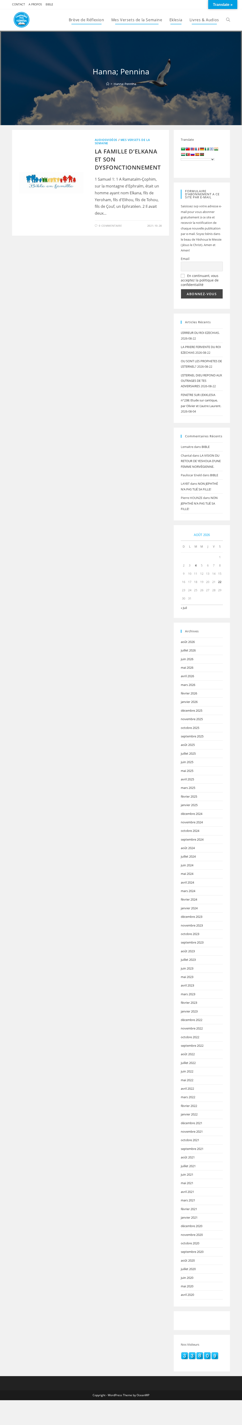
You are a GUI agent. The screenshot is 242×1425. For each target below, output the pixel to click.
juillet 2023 (188, 959)
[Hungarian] (183, 154)
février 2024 (189, 899)
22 (219, 582)
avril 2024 (187, 882)
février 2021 (189, 1209)
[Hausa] (206, 149)
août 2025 (188, 745)
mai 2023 (187, 977)
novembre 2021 (192, 1131)
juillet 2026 (188, 650)
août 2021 (188, 1157)
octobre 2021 (190, 1140)
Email (185, 258)
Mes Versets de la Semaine (122, 141)
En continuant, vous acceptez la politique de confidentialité (200, 280)
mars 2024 (188, 891)
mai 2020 (187, 1286)
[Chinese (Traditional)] (188, 149)
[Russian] (192, 154)
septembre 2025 (192, 736)
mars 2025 (188, 788)
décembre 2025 (191, 710)
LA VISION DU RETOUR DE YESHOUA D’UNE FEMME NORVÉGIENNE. (201, 461)
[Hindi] (216, 149)
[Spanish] (197, 154)
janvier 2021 (189, 1217)
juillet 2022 (188, 1063)
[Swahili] (202, 154)
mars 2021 (188, 1200)
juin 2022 (187, 1071)
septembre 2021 (192, 1149)
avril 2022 (187, 1088)
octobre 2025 (190, 728)
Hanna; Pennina (125, 84)
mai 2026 (187, 667)
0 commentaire (110, 225)
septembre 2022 (192, 1045)
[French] (197, 149)
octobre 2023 (190, 934)
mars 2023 (188, 994)
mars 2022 (188, 1097)
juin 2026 (187, 659)
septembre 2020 (192, 1252)
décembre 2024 (191, 814)
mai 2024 (187, 874)
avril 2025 (187, 779)
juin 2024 (187, 865)
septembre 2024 (192, 839)
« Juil (184, 608)
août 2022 (188, 1054)
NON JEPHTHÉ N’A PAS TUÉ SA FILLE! (199, 503)
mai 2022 (187, 1080)
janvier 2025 (189, 805)
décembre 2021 (191, 1123)
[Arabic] (183, 149)
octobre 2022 (190, 1037)
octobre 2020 (190, 1243)
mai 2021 (187, 1183)
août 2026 (188, 642)
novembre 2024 (192, 822)
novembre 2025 (192, 719)
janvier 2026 (189, 702)
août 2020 (188, 1260)
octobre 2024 (190, 831)
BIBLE (49, 4)
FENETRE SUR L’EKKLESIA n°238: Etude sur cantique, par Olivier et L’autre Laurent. (201, 400)
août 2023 (188, 951)
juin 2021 (187, 1174)
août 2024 (188, 848)
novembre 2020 (192, 1235)
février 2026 (189, 693)
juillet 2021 (188, 1166)
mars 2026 (188, 685)
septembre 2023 (192, 942)
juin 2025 (187, 762)
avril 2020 (187, 1295)
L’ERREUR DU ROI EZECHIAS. (200, 333)
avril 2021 (187, 1192)
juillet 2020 (188, 1269)
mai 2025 (187, 771)
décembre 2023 (191, 917)
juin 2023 (187, 968)
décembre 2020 (191, 1226)
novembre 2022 (192, 1028)
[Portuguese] (188, 154)
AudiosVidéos (106, 140)
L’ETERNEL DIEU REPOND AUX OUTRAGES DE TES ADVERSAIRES (201, 380)
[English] (192, 149)
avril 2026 (187, 676)
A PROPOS (35, 4)
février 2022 (189, 1106)
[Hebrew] (211, 149)
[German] (202, 149)
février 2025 (189, 796)
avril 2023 (187, 985)
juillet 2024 (188, 856)
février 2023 (189, 1002)
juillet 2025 (188, 753)
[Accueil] (107, 84)
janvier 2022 (189, 1114)
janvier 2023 (189, 1011)
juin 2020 (187, 1278)
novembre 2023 (192, 925)
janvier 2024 (189, 908)
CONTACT (18, 4)
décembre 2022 (191, 1020)
